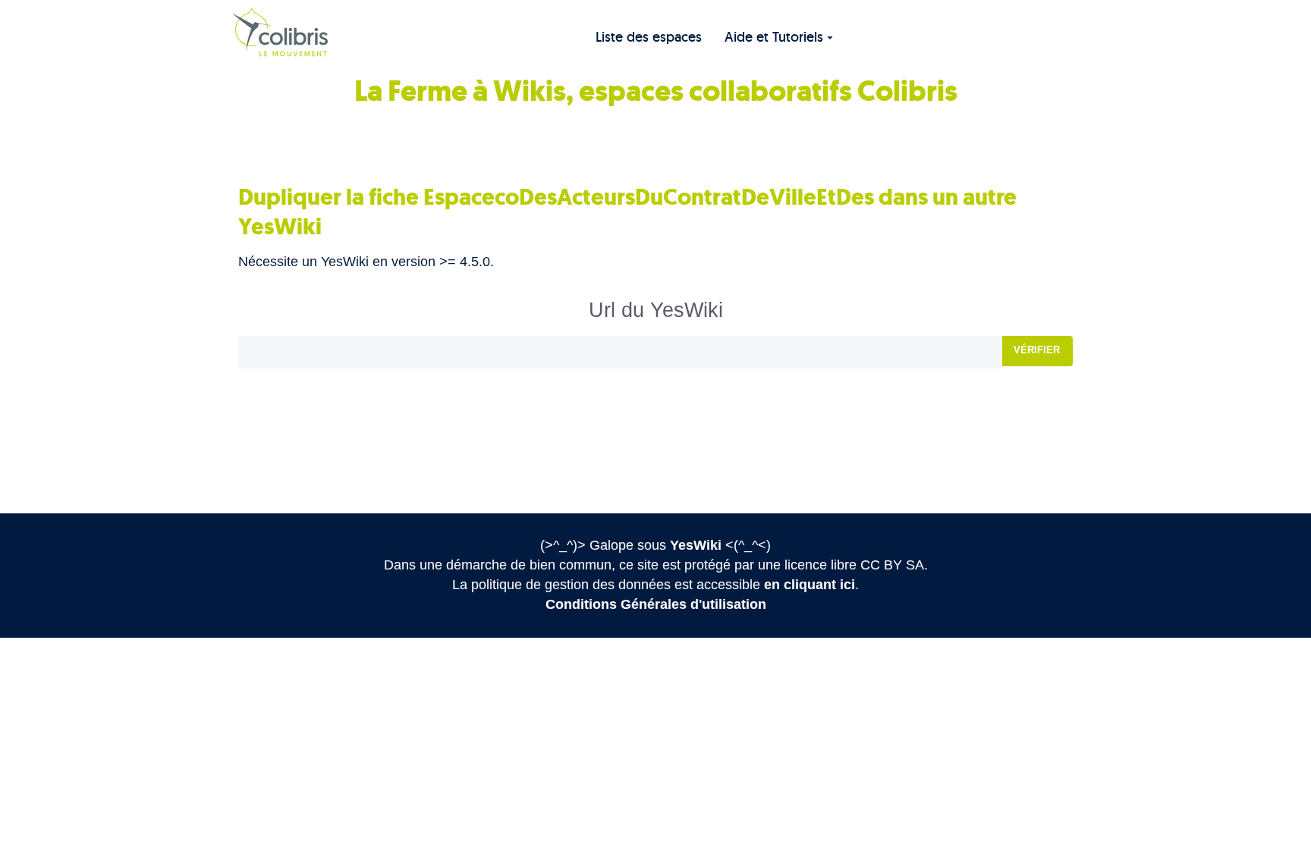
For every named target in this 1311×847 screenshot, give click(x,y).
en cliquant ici (809, 584)
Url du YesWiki (656, 310)
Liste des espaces (649, 36)
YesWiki (696, 545)
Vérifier (1037, 350)
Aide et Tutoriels (774, 36)
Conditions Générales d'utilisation (655, 604)
